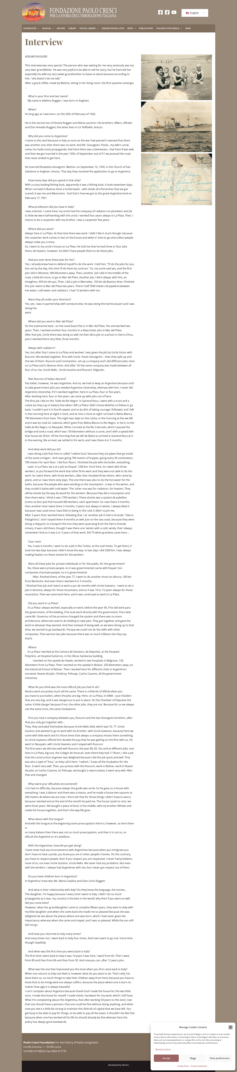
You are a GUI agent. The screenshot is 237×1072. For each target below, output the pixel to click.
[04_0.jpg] (176, 127)
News (188, 28)
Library (72, 28)
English (194, 13)
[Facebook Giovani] (167, 12)
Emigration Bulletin (113, 28)
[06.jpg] (176, 77)
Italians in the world (167, 28)
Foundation (29, 28)
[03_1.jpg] (176, 179)
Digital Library (87, 28)
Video (130, 28)
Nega (193, 1058)
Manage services (163, 1049)
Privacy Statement (199, 1065)
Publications (146, 28)
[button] (230, 1027)
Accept (166, 1058)
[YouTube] (174, 12)
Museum (46, 28)
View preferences (220, 1058)
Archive (61, 28)
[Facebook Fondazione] (160, 12)
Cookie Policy (183, 1065)
